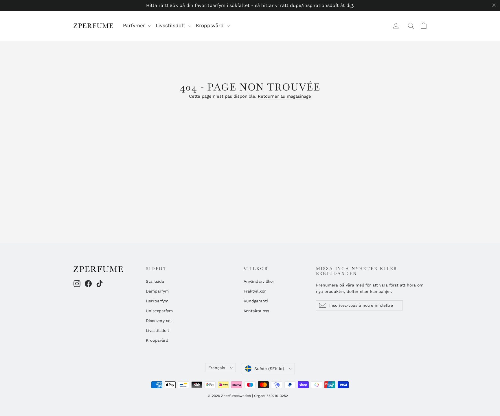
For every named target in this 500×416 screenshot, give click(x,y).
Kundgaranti (256, 301)
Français (216, 367)
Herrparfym (157, 301)
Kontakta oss (256, 310)
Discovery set (159, 320)
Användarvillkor (259, 281)
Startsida (155, 281)
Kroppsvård (210, 25)
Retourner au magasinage (284, 96)
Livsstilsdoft (171, 25)
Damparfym (157, 291)
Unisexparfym (159, 310)
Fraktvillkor (255, 291)
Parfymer (135, 25)
